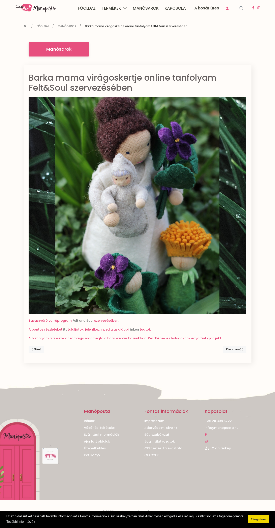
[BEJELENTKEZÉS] (227, 8)
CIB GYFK (151, 455)
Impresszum (154, 421)
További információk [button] (20, 521)
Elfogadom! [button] (259, 519)
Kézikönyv (92, 455)
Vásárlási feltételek (100, 427)
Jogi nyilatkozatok (159, 441)
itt (65, 329)
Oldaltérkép (221, 448)
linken (134, 329)
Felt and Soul (82, 320)
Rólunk (89, 421)
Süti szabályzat (156, 434)
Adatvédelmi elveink (160, 427)
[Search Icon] (241, 8)
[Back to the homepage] (35, 8)
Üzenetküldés (95, 448)
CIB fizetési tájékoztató (163, 448)
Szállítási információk (101, 434)
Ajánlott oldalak (97, 441)
